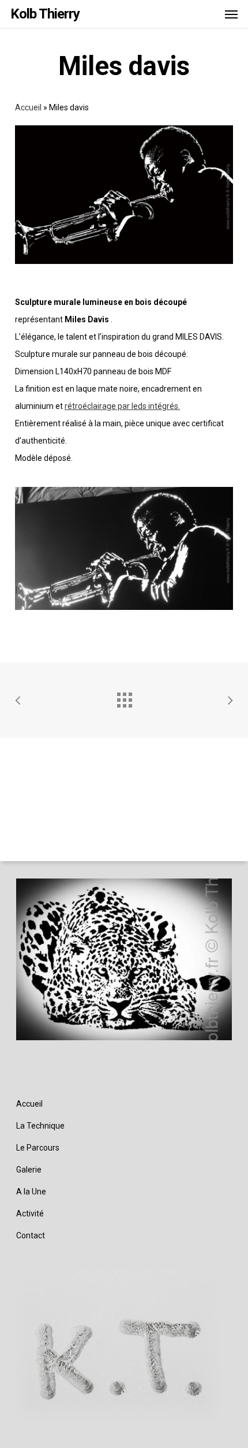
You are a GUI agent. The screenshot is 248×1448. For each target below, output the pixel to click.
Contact (30, 1235)
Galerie (29, 1169)
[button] (231, 14)
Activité (30, 1213)
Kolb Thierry (45, 14)
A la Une (31, 1191)
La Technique (40, 1125)
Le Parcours (37, 1147)
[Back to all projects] (124, 697)
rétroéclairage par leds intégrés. (122, 406)
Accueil (28, 107)
